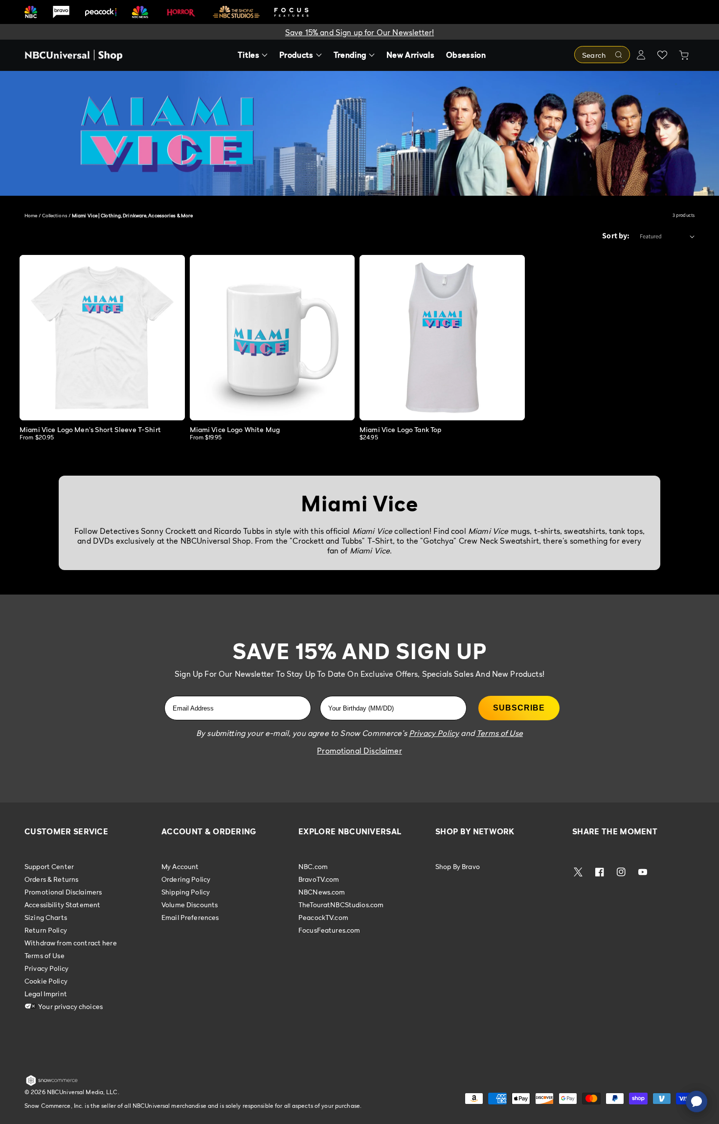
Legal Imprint (45, 993)
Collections (54, 215)
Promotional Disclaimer (359, 751)
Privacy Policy (46, 968)
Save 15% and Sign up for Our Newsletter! (359, 32)
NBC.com (313, 867)
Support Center (49, 867)
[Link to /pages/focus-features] (291, 12)
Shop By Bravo (457, 867)
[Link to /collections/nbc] (30, 12)
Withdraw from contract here (70, 943)
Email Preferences (190, 917)
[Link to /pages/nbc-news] (140, 12)
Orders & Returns (51, 879)
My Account (180, 867)
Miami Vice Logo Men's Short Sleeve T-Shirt (90, 429)
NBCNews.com (321, 892)
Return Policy (45, 930)
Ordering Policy (185, 879)
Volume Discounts (189, 904)
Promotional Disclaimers (63, 892)
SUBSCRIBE (519, 708)
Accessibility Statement (62, 904)
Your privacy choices (70, 1006)
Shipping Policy (185, 892)
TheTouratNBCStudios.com (340, 904)
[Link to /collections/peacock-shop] (100, 12)
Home (30, 215)
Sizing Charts (45, 917)
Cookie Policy (45, 981)
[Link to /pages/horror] (181, 12)
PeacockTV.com (323, 917)
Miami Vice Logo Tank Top (400, 429)
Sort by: (615, 235)
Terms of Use (44, 955)
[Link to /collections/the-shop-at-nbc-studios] (236, 12)
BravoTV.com (318, 879)
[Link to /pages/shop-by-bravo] (61, 12)
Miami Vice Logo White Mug (235, 429)
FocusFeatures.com (329, 930)
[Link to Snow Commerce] (51, 1084)
